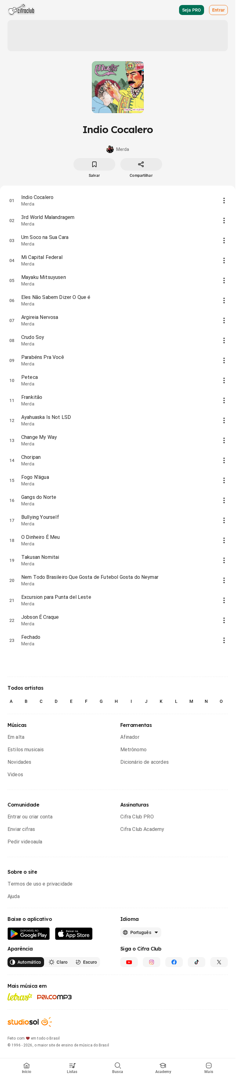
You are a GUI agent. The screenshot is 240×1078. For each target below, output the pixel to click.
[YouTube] (129, 962)
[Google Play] (29, 933)
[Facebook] (174, 962)
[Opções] (224, 200)
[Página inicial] (21, 9)
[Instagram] (151, 962)
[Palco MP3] (54, 997)
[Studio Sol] (30, 1022)
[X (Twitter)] (219, 962)
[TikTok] (196, 962)
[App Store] (74, 933)
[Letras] (20, 997)
